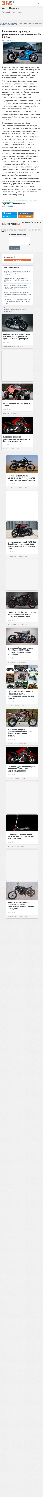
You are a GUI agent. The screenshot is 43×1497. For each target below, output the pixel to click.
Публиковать (15, 248)
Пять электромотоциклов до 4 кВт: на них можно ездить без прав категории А (21, 1484)
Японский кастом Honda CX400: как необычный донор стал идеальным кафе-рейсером (17, 336)
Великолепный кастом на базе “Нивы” (16, 404)
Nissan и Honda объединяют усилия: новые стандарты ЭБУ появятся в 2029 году (17, 294)
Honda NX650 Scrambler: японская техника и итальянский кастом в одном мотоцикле (21, 905)
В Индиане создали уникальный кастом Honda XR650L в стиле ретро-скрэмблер (20, 732)
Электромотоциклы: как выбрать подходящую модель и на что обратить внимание (21, 1025)
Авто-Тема (6, 413)
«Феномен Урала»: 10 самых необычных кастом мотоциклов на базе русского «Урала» (21, 695)
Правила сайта (9, 311)
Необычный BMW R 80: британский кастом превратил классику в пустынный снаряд (21, 478)
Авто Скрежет (11, 8)
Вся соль (3, 23)
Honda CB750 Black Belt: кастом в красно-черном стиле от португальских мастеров (22, 614)
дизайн (10, 206)
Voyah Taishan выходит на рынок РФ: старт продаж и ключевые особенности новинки (20, 988)
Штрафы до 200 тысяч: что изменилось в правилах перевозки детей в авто (20, 949)
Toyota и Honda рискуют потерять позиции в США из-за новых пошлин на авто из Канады (17, 287)
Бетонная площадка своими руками (20, 1376)
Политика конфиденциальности (15, 309)
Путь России (11, 1215)
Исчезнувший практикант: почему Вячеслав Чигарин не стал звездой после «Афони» (21, 1170)
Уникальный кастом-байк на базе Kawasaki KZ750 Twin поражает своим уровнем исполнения (20, 651)
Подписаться (17, 260)
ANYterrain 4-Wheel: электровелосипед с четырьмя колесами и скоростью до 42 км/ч (17, 301)
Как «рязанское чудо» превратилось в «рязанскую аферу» (17, 1205)
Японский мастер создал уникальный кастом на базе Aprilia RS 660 (21, 23)
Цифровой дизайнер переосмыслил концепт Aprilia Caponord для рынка (16, 439)
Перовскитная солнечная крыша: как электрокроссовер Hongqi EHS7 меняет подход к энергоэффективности (21, 1133)
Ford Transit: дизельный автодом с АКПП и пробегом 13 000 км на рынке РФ (16, 280)
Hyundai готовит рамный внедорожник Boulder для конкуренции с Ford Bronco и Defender (17, 272)
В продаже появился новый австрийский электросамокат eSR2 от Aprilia (21, 836)
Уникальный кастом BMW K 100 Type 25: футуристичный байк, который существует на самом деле (22, 545)
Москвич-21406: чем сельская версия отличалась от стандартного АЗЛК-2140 (21, 1096)
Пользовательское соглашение (14, 308)
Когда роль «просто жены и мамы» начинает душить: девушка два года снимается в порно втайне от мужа (21, 1334)
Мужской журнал (13, 1180)
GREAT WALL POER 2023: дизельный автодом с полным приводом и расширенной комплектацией (21, 1414)
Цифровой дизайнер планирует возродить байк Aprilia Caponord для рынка (21, 769)
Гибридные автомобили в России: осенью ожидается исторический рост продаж (20, 1273)
